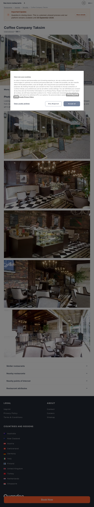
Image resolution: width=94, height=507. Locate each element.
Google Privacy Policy (26, 97)
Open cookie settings (22, 103)
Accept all (72, 103)
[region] (47, 90)
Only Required (53, 103)
